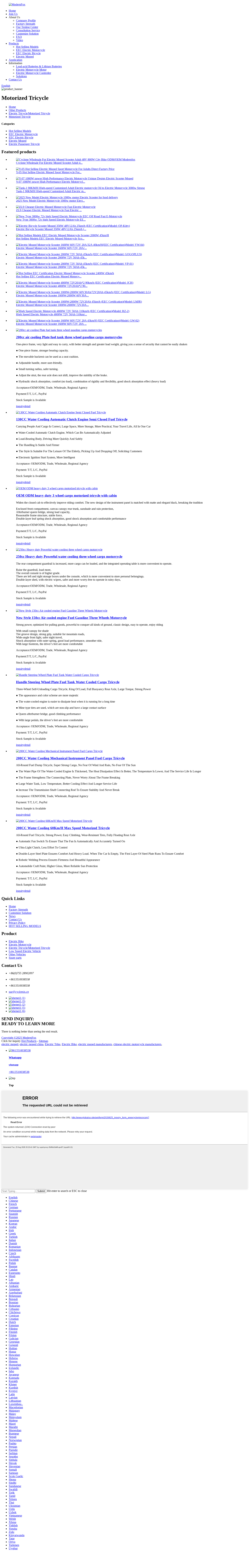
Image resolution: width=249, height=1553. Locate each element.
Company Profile (26, 20)
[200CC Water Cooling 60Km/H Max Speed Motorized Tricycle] (54, 820)
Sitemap (43, 1040)
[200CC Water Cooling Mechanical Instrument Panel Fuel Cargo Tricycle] (59, 751)
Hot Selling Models (27, 46)
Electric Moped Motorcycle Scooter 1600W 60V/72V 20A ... (51, 323)
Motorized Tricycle (20, 116)
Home (12, 10)
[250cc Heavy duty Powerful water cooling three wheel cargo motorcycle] (59, 549)
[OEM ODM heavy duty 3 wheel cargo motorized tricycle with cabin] (57, 488)
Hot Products (28, 1040)
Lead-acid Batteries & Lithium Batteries (39, 66)
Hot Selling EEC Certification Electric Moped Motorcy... (48, 276)
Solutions (21, 76)
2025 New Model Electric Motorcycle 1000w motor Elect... (50, 200)
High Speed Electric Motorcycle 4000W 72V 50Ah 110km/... (51, 314)
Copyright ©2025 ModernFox (18, 1037)
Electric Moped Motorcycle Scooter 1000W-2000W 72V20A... (52, 304)
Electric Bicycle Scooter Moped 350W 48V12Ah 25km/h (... (51, 229)
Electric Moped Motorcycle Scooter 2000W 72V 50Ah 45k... (51, 257)
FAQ (19, 36)
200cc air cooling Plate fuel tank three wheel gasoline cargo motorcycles (69, 337)
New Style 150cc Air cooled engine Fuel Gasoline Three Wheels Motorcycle (71, 618)
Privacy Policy (17, 922)
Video (19, 40)
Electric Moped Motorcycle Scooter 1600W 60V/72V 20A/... (51, 248)
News (12, 916)
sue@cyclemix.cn (19, 991)
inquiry (20, 406)
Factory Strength (25, 23)
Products (14, 43)
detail (27, 406)
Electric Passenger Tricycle (24, 144)
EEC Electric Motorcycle (30, 50)
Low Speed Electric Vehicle (25, 951)
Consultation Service (28, 30)
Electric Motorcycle (20, 944)
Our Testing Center (27, 27)
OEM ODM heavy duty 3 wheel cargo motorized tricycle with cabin (66, 495)
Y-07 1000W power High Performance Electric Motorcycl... (50, 181)
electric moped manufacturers (95, 1044)
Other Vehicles (17, 954)
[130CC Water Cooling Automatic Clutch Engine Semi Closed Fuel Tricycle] (61, 412)
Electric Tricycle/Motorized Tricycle (29, 113)
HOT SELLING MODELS (25, 926)
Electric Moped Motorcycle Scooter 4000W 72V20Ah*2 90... (51, 285)
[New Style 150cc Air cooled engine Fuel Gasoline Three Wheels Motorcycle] (61, 610)
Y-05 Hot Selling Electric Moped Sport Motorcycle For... (48, 172)
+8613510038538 (19, 1071)
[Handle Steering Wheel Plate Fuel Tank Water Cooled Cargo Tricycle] (57, 674)
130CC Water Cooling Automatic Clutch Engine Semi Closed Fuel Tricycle (71, 419)
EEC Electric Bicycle (28, 53)
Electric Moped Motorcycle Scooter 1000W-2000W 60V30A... (52, 295)
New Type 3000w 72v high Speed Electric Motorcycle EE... (51, 219)
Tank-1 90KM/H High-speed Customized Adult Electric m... (51, 191)
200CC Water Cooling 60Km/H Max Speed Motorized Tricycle (63, 828)
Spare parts (15, 957)
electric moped (9, 1044)
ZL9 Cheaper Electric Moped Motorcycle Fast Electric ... (49, 210)
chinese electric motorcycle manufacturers (137, 1044)
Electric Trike (52, 1044)
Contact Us (15, 79)
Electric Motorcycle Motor (31, 69)
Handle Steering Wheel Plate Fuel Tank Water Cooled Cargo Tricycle (67, 682)
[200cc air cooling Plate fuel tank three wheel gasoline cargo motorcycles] (59, 330)
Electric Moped (25, 56)
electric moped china (31, 1044)
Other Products (17, 110)
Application (15, 59)
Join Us (13, 13)
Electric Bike (16, 941)
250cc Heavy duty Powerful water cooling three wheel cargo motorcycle (69, 556)
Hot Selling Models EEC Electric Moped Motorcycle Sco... (50, 238)
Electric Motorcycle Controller (33, 73)
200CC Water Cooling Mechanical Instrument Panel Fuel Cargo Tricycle (70, 758)
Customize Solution (27, 33)
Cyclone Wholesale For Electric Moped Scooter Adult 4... (49, 162)
